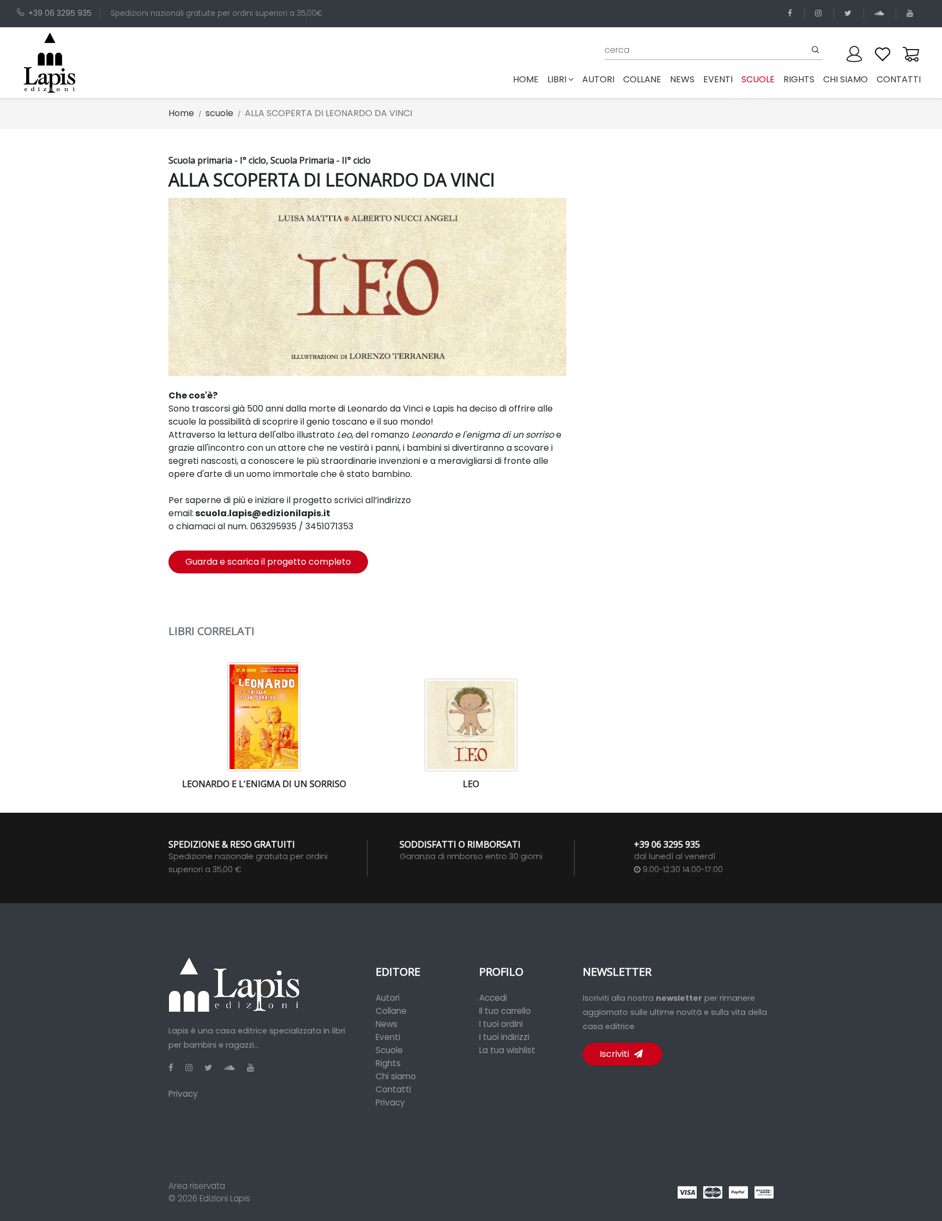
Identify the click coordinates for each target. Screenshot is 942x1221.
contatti (899, 79)
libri (556, 79)
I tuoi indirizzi (504, 1037)
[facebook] (792, 13)
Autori (388, 998)
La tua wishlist (507, 1050)
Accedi (493, 998)
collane (642, 79)
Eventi (388, 1037)
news (682, 79)
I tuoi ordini (501, 1024)
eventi (718, 79)
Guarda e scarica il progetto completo (268, 561)
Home (528, 79)
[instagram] (820, 13)
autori (598, 79)
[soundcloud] (880, 13)
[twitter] (849, 13)
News (386, 1024)
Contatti (393, 1089)
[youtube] (912, 13)
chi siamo (845, 79)
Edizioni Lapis (225, 1198)
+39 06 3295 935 (60, 13)
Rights (388, 1063)
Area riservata (196, 1186)
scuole (758, 79)
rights (798, 79)
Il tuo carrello (505, 1011)
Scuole (389, 1050)
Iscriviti (615, 1054)
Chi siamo (396, 1076)
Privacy (183, 1093)
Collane (391, 1011)
